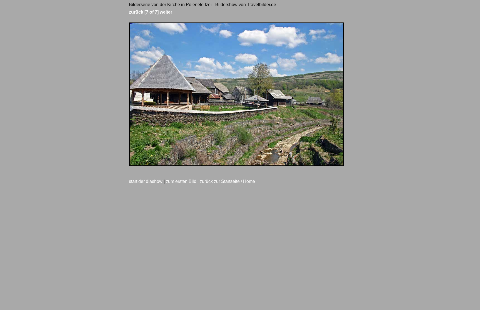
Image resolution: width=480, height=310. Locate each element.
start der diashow (145, 181)
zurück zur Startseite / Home (227, 181)
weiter (166, 12)
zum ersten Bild (181, 181)
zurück (136, 12)
